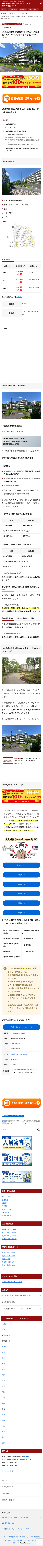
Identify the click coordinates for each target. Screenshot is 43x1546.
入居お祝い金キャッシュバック (21, 1027)
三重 (3, 1381)
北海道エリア (21, 865)
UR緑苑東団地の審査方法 (14, 134)
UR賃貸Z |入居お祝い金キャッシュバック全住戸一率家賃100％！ (17, 5)
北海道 (4, 1324)
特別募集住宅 (7, 1216)
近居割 (4, 1206)
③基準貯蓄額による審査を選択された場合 (19, 144)
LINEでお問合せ (33, 9)
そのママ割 (6, 1196)
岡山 (3, 1426)
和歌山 (4, 1420)
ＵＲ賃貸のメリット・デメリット (16, 1309)
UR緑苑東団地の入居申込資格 (14, 131)
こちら (19, 297)
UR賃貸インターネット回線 (12, 1282)
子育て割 (5, 1200)
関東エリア (21, 875)
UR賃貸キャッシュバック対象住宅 (17, 13)
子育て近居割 (7, 1209)
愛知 (3, 1369)
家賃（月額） (10, 127)
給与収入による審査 (9, 1229)
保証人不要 (6, 1259)
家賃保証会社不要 (8, 1256)
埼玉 (3, 1358)
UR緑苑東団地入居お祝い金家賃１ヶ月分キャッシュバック (21, 149)
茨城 (3, 1364)
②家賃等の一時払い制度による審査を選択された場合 (22, 141)
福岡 (3, 1443)
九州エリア (21, 913)
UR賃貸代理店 (13, 9)
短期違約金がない (8, 1252)
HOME (4, 13)
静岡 (3, 1375)
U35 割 (4, 1203)
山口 (3, 1437)
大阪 (3, 1392)
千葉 (3, 1352)
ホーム (4, 9)
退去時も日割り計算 (9, 1262)
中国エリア (21, 903)
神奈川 (4, 1347)
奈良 (3, 1414)
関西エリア (21, 893)
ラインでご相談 (7, 1471)
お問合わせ (23, 9)
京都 (3, 1403)
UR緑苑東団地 (9, 124)
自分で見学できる (8, 1265)
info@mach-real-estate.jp (19, 1054)
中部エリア (21, 884)
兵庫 (3, 1398)
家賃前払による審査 (9, 1236)
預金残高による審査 (9, 1239)
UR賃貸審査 (8, 1302)
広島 (3, 1431)
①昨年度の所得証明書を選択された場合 (18, 137)
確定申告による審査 (9, 1232)
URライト (5, 1212)
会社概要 (26, 1456)
